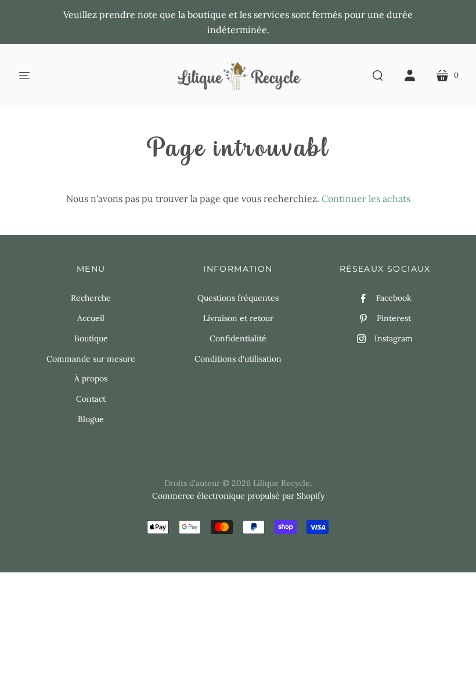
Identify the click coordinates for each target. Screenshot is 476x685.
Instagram (393, 338)
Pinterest (394, 318)
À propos (90, 378)
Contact (91, 399)
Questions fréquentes (238, 298)
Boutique (91, 338)
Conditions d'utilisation (238, 359)
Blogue (91, 419)
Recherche (91, 298)
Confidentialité (238, 338)
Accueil (90, 318)
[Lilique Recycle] (238, 75)
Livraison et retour (238, 318)
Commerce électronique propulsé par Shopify (238, 496)
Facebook (394, 298)
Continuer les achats (366, 198)
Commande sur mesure (90, 359)
